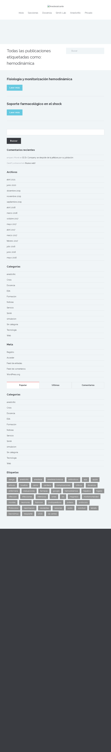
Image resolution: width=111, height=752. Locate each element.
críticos (79, 485)
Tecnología (12, 330)
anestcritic (11, 274)
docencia (92, 485)
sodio (70, 508)
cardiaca (47, 485)
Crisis (9, 280)
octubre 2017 (12, 219)
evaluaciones (29, 491)
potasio (70, 502)
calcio (35, 485)
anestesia (38, 479)
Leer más (14, 88)
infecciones (27, 497)
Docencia (47, 13)
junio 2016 (11, 252)
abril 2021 (11, 180)
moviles (12, 502)
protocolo (83, 502)
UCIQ (40, 514)
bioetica (24, 485)
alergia (11, 479)
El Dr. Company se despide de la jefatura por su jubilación (47, 157)
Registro (10, 352)
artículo (12, 485)
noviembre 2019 (14, 196)
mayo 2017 (11, 224)
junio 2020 (11, 185)
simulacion (11, 319)
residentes (44, 508)
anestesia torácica (55, 479)
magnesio (74, 497)
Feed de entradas (14, 363)
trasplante (28, 514)
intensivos (41, 497)
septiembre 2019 (14, 202)
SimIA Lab (61, 13)
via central (52, 514)
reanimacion (29, 508)
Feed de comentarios (16, 369)
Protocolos (13, 508)
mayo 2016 (12, 258)
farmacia (44, 491)
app (85, 479)
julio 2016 (11, 246)
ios (63, 497)
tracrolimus (14, 514)
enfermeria (13, 491)
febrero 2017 (12, 241)
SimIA (9, 313)
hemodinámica (71, 491)
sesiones (58, 508)
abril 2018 (11, 207)
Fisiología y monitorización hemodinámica (39, 79)
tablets (94, 508)
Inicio (21, 13)
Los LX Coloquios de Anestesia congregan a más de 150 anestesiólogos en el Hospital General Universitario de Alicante (30, 656)
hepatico (87, 491)
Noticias (10, 302)
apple (95, 479)
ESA (8, 291)
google (56, 491)
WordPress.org (13, 374)
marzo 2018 (12, 213)
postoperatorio (54, 502)
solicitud (81, 508)
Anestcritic (75, 13)
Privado (88, 13)
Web (9, 335)
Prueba (10, 637)
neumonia (25, 502)
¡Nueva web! (30, 163)
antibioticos (73, 479)
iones (54, 497)
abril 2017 (11, 230)
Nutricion (39, 502)
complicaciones (63, 485)
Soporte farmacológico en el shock (34, 104)
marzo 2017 (12, 235)
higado (99, 491)
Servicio (10, 308)
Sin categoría (12, 324)
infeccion (13, 497)
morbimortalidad (91, 497)
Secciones (33, 13)
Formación (11, 296)
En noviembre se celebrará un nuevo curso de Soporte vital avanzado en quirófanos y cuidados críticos (28, 678)
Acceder (10, 358)
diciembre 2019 (13, 191)
